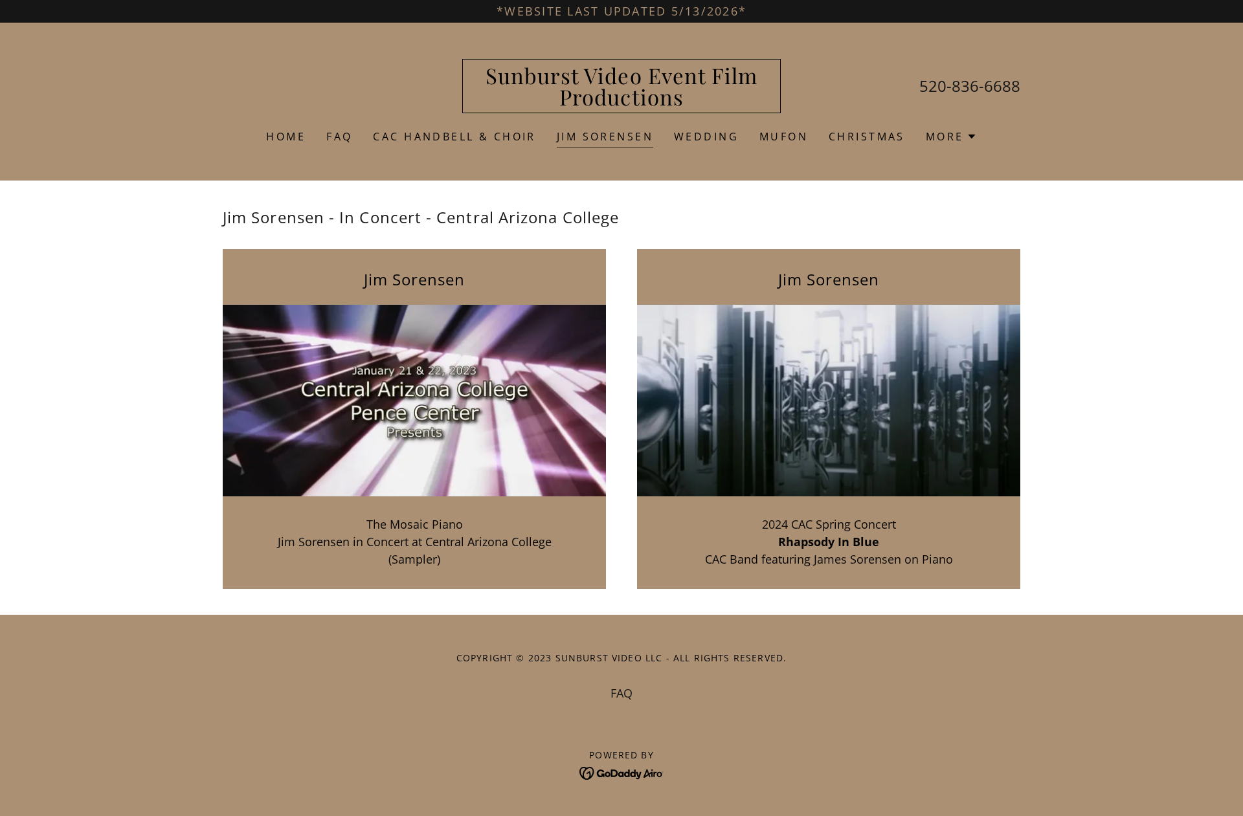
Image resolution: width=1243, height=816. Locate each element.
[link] (621, 101)
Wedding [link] (706, 136)
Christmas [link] (867, 136)
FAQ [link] (339, 136)
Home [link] (286, 136)
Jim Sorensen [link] (605, 136)
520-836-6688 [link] (969, 85)
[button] (951, 136)
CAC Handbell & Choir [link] (454, 136)
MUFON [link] (783, 136)
